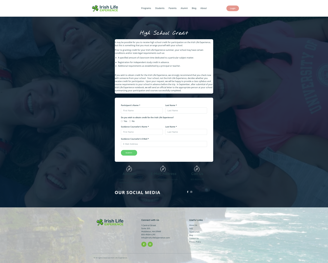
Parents (173, 8)
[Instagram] (150, 244)
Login (232, 8)
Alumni (184, 8)
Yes (125, 121)
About (203, 8)
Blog (194, 8)
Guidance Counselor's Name (135, 126)
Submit (129, 153)
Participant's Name (130, 105)
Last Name (171, 105)
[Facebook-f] (143, 244)
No (133, 121)
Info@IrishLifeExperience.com (155, 237)
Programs (146, 8)
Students (160, 8)
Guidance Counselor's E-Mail (135, 139)
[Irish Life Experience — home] (105, 8)
